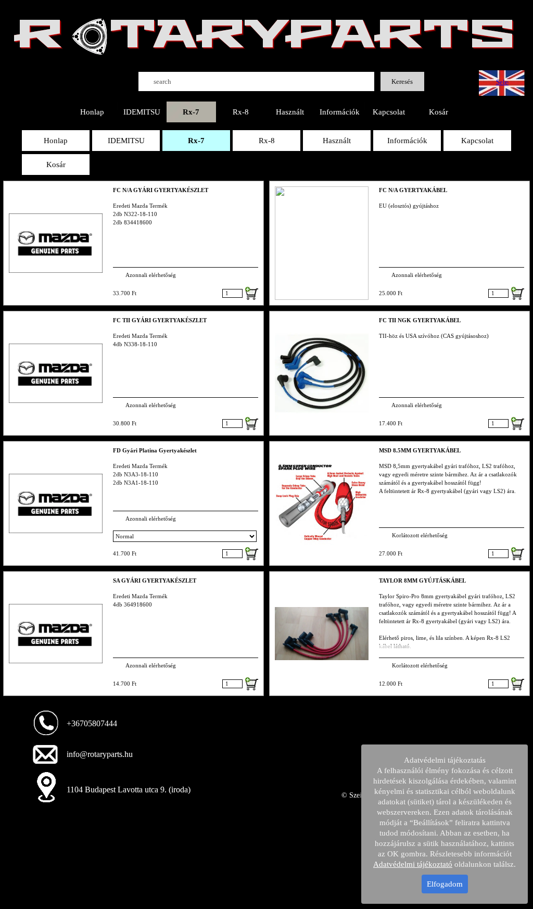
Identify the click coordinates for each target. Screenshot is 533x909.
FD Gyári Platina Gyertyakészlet (155, 450)
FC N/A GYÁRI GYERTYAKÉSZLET (160, 190)
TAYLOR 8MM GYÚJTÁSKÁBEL (422, 581)
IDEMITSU (141, 112)
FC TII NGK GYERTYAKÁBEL (420, 320)
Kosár (438, 112)
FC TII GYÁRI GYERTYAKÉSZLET (160, 320)
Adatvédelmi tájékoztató (412, 864)
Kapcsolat (389, 112)
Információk (340, 112)
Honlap (92, 112)
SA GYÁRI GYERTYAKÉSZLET (154, 581)
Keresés (402, 81)
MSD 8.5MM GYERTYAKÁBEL (420, 450)
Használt (290, 112)
